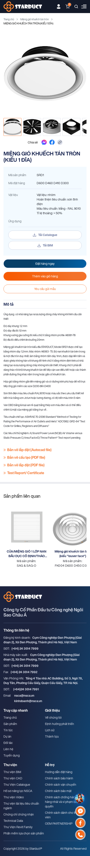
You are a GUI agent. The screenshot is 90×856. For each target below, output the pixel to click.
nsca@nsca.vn (24, 695)
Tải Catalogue (47, 235)
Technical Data (13, 820)
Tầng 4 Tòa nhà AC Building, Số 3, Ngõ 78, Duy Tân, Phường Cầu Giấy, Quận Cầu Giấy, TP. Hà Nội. (43, 680)
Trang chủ (8, 19)
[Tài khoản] (59, 6)
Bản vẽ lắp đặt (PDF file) (26, 465)
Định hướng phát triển (59, 723)
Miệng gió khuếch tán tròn (34, 19)
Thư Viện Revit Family (18, 827)
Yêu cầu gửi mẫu (45, 288)
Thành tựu (52, 736)
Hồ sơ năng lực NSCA (17, 791)
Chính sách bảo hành (59, 778)
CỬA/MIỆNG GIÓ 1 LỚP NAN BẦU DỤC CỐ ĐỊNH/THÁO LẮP (26, 553)
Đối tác (8, 742)
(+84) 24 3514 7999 (25, 648)
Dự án (7, 736)
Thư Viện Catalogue (16, 784)
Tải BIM (48, 245)
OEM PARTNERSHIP (59, 823)
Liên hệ (8, 749)
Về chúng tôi (53, 717)
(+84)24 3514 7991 (26, 689)
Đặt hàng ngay (45, 263)
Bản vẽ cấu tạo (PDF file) (26, 457)
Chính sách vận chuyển (60, 784)
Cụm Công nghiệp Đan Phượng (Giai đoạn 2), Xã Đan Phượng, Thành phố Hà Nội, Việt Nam (42, 639)
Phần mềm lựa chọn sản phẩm (23, 833)
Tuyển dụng (11, 755)
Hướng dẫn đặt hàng (58, 772)
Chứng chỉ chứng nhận (18, 814)
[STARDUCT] (22, 6)
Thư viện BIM (12, 772)
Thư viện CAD (12, 778)
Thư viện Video (13, 797)
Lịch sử (49, 730)
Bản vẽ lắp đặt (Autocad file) (29, 450)
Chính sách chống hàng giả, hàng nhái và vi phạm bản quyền (63, 802)
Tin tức (8, 730)
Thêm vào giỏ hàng (45, 276)
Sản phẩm (10, 723)
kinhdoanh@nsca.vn (28, 701)
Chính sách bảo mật (58, 791)
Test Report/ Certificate (25, 473)
